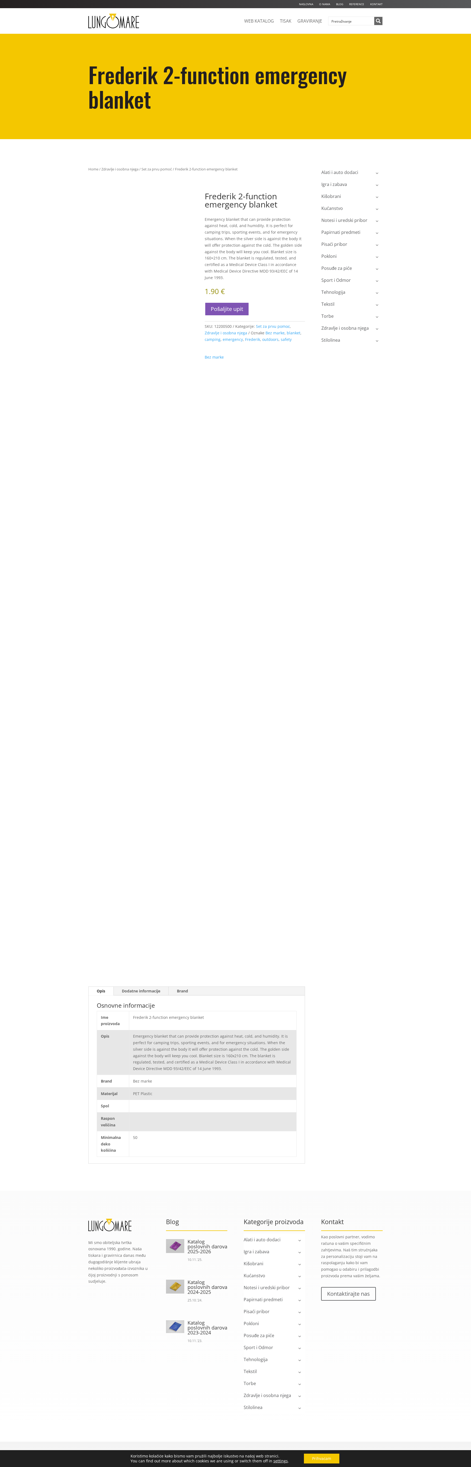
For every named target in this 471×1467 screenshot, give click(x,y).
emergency (233, 339)
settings (280, 1461)
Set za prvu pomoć (156, 169)
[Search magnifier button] (378, 21)
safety (286, 339)
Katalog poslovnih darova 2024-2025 (207, 1287)
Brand (182, 991)
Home (93, 169)
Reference (356, 4)
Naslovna (306, 4)
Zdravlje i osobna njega (119, 169)
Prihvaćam (321, 1458)
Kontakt (376, 4)
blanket (293, 332)
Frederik (252, 339)
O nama (324, 4)
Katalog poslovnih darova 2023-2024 (207, 1327)
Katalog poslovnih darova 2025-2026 (207, 1246)
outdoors (270, 339)
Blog (339, 4)
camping (213, 339)
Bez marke (275, 332)
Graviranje (309, 21)
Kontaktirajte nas (348, 1293)
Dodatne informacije (141, 991)
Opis (101, 991)
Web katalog (259, 21)
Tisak (285, 21)
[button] (180, 201)
